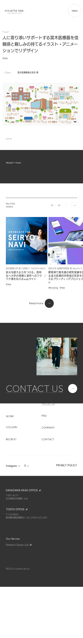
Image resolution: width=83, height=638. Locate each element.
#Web (5, 58)
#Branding (53, 287)
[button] (74, 205)
